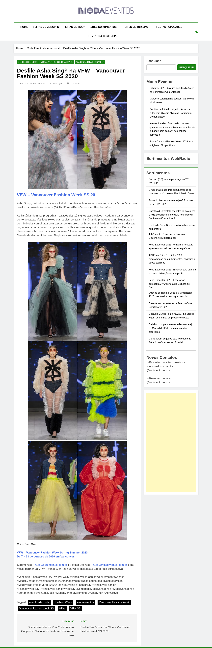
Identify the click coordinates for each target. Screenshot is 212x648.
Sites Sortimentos (103, 26)
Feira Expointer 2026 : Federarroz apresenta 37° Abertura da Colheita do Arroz (169, 284)
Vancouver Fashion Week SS (36, 608)
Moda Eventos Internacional (57, 62)
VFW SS (75, 608)
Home (24, 26)
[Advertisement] (171, 442)
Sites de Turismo (136, 26)
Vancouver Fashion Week (90, 62)
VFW (62, 608)
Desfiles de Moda (27, 62)
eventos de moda (39, 602)
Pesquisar (153, 61)
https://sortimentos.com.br (50, 564)
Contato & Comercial (103, 36)
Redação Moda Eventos (32, 83)
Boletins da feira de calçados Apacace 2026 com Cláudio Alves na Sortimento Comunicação (170, 113)
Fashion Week (63, 602)
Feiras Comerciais (46, 26)
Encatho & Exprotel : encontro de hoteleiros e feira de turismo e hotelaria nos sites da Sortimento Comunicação (172, 215)
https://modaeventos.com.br (109, 564)
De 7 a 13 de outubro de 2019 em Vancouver (45, 556)
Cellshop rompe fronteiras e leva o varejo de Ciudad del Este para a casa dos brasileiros (171, 328)
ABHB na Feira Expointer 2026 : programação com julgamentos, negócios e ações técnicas (172, 259)
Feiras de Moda (74, 26)
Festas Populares (169, 26)
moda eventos (85, 602)
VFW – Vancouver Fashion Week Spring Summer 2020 (52, 552)
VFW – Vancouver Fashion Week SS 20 (56, 194)
